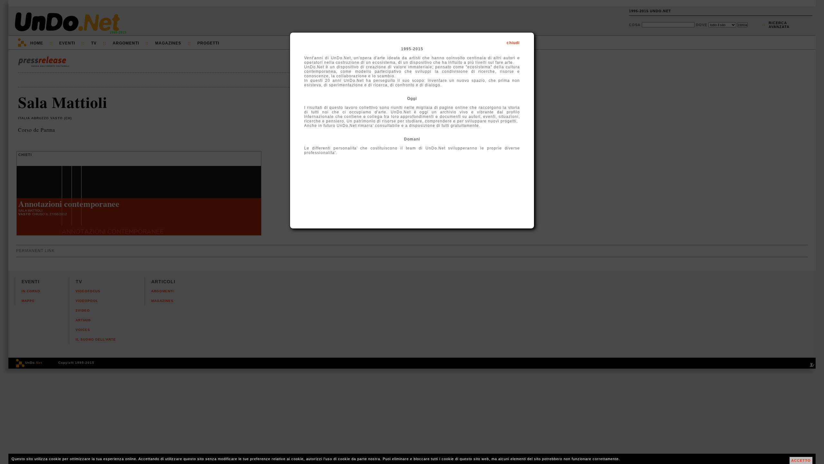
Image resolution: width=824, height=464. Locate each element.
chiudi (513, 43)
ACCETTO (801, 460)
